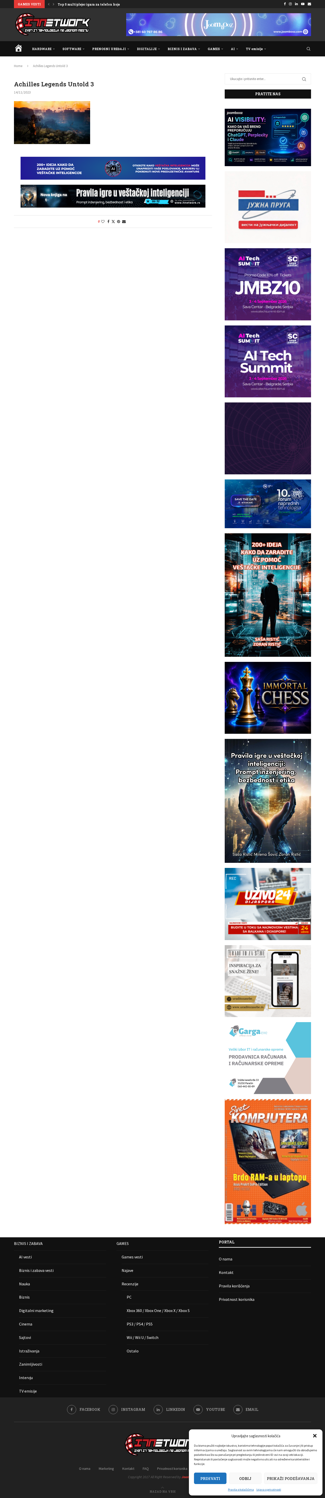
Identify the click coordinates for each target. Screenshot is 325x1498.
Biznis (24, 1297)
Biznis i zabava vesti (36, 1270)
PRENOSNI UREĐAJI (109, 49)
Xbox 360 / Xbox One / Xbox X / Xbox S (158, 1310)
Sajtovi (25, 1337)
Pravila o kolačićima (241, 1489)
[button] (314, 1435)
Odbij (245, 1478)
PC (129, 1297)
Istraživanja (29, 1350)
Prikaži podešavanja (291, 1478)
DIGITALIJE (147, 49)
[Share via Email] (124, 221)
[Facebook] (285, 4)
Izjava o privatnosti (268, 1489)
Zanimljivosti (30, 1364)
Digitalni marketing (36, 1310)
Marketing (106, 1468)
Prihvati (210, 1478)
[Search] (308, 48)
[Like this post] (103, 221)
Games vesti (132, 1256)
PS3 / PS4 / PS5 (140, 1324)
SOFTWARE (71, 49)
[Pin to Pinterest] (118, 221)
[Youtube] (302, 4)
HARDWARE (42, 49)
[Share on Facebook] (108, 221)
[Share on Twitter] (113, 221)
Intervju (26, 1377)
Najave (127, 1270)
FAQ (146, 1468)
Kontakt (226, 1272)
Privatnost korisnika (236, 1299)
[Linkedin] (296, 4)
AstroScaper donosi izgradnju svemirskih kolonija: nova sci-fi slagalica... (117, 4)
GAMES (214, 49)
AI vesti (25, 1256)
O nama (225, 1258)
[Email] (309, 4)
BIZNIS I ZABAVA (182, 49)
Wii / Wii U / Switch (142, 1337)
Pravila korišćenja (234, 1285)
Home (18, 66)
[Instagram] (290, 4)
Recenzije (130, 1283)
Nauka (24, 1283)
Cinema (25, 1324)
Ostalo (133, 1350)
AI (233, 49)
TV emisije (254, 49)
